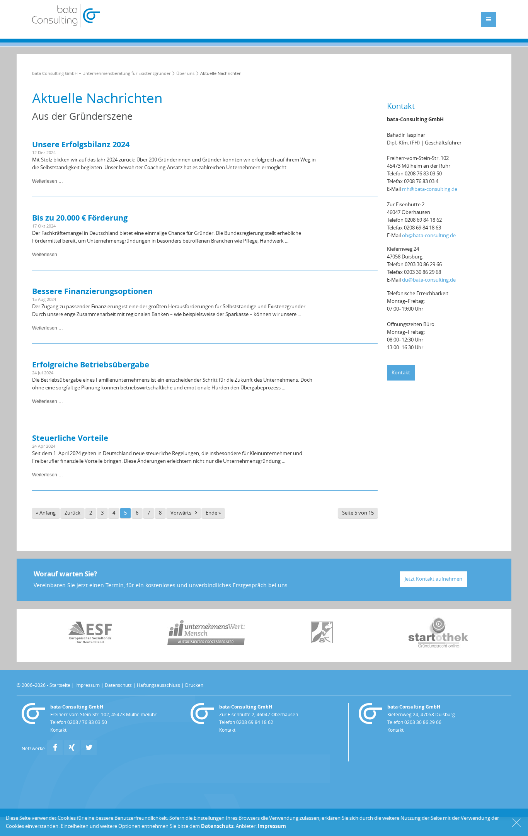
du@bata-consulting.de (429, 280)
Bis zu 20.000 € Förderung (80, 217)
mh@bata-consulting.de (429, 189)
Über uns (185, 73)
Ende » (213, 513)
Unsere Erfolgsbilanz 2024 (80, 144)
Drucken (194, 685)
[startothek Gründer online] (438, 646)
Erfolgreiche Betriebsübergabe (90, 364)
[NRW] (322, 641)
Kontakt (401, 373)
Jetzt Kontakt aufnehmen (433, 579)
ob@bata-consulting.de (429, 235)
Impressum (87, 685)
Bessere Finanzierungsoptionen (92, 291)
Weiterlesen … (47, 181)
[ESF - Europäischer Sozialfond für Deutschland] (90, 641)
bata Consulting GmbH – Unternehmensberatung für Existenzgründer (101, 73)
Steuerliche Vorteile (70, 438)
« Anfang (46, 513)
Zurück (72, 513)
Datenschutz (118, 685)
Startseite (59, 685)
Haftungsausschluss (158, 685)
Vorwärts (180, 513)
